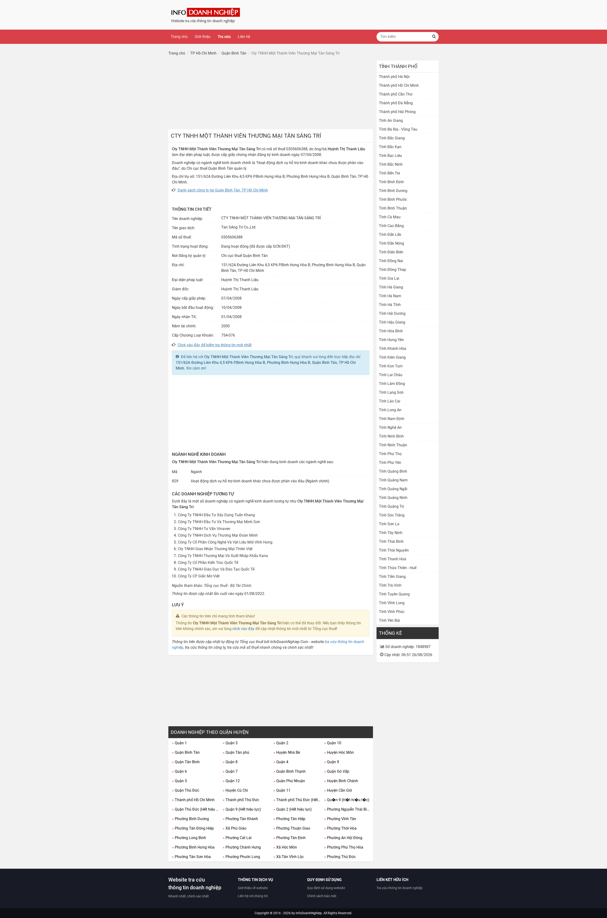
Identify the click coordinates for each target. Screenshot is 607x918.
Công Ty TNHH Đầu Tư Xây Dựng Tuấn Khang (216, 515)
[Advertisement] (270, 93)
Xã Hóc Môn (285, 847)
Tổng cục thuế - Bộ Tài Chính (227, 585)
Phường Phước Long (241, 856)
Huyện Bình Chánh (341, 781)
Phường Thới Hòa (340, 828)
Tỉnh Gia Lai (389, 278)
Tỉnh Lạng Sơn (391, 392)
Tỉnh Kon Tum (391, 366)
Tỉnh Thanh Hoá (392, 559)
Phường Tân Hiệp (289, 819)
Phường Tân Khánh (240, 819)
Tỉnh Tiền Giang (392, 576)
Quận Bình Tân (186, 752)
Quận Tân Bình (186, 762)
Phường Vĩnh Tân (340, 819)
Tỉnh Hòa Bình (391, 331)
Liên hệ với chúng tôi (253, 896)
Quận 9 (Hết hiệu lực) (242, 809)
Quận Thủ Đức (185, 790)
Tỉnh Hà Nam (390, 296)
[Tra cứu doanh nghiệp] (206, 14)
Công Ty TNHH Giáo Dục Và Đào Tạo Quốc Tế (216, 569)
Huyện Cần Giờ (338, 790)
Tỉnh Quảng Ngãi (393, 489)
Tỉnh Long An (390, 410)
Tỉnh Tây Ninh (390, 532)
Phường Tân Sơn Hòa (191, 856)
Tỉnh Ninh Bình (391, 436)
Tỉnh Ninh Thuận (393, 445)
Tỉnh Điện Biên (391, 252)
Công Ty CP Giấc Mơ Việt (199, 576)
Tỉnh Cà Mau (389, 217)
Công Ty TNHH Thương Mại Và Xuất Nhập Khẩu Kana (223, 555)
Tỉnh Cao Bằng (391, 226)
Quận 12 (231, 781)
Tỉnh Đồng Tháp (392, 269)
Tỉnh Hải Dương (392, 313)
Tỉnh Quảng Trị (391, 506)
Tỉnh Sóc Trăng (392, 515)
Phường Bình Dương (190, 819)
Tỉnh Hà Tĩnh (390, 304)
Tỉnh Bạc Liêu (390, 155)
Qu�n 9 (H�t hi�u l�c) (346, 800)
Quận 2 (280, 743)
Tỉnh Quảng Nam (393, 480)
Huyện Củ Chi (235, 790)
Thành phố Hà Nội (394, 76)
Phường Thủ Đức (340, 856)
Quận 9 (331, 762)
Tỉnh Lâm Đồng (392, 383)
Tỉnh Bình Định (391, 182)
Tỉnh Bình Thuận (393, 208)
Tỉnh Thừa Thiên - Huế (397, 568)
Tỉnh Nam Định (391, 418)
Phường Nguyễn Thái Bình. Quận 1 (347, 809)
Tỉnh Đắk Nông (391, 243)
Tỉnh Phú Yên (390, 462)
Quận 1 (179, 743)
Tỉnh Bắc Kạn (390, 147)
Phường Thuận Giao (291, 828)
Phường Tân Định (289, 838)
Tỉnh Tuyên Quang (394, 594)
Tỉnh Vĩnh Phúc (392, 611)
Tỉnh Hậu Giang (392, 322)
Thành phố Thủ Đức (241, 800)
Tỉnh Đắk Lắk (390, 234)
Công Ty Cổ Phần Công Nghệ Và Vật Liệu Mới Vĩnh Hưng (225, 542)
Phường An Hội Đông (343, 838)
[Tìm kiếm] (434, 36)
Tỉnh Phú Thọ (390, 454)
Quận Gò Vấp (336, 771)
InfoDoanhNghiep (309, 913)
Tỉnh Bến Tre (389, 173)
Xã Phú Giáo (234, 828)
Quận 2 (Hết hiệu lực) (292, 809)
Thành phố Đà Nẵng (396, 103)
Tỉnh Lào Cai (389, 401)
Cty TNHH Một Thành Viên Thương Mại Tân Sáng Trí (248, 357)
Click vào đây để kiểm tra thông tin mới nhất (215, 345)
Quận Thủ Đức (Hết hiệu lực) (195, 809)
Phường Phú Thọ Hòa (343, 847)
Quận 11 (281, 790)
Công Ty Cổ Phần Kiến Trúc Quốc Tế (208, 562)
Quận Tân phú (236, 752)
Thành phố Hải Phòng (397, 112)
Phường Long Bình (189, 838)
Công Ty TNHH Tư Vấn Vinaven (204, 528)
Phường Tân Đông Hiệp (193, 828)
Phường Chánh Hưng (242, 847)
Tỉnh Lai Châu (390, 375)
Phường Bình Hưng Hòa (193, 847)
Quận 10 (332, 743)
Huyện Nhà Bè (286, 752)
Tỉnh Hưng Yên (391, 340)
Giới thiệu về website (253, 888)
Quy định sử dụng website (326, 888)
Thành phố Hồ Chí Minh (193, 800)
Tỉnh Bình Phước (393, 199)
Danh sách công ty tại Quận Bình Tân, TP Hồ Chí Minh (223, 190)
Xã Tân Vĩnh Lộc (288, 856)
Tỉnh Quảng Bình (393, 471)
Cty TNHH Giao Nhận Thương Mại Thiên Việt (215, 549)
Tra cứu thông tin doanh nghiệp (400, 888)
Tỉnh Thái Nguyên (394, 550)
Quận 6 (179, 771)
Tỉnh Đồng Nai (391, 261)
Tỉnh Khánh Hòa (392, 348)
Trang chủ (179, 36)
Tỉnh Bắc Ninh (391, 164)
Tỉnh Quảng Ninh (393, 497)
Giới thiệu (203, 36)
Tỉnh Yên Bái (389, 620)
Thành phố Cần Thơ (395, 94)
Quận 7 (230, 771)
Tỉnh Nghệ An (390, 427)
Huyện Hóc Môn (339, 752)
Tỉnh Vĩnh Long (392, 603)
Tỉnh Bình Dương (393, 190)
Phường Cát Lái (237, 838)
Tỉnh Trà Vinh (390, 585)
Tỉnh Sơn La (389, 524)
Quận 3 (230, 743)
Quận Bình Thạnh (289, 771)
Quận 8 (230, 762)
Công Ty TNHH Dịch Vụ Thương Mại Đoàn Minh (218, 535)
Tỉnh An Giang (391, 120)
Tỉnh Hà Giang (391, 287)
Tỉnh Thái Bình (391, 541)
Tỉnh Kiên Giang (392, 357)
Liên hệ (244, 36)
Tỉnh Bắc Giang (392, 138)
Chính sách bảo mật (321, 896)
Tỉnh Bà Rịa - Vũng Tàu (398, 129)
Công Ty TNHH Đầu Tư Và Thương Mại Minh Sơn (219, 522)
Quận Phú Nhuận (289, 781)
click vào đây (243, 628)
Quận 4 (280, 762)
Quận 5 (179, 781)
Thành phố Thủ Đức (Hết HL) (297, 800)
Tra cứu (224, 36)
